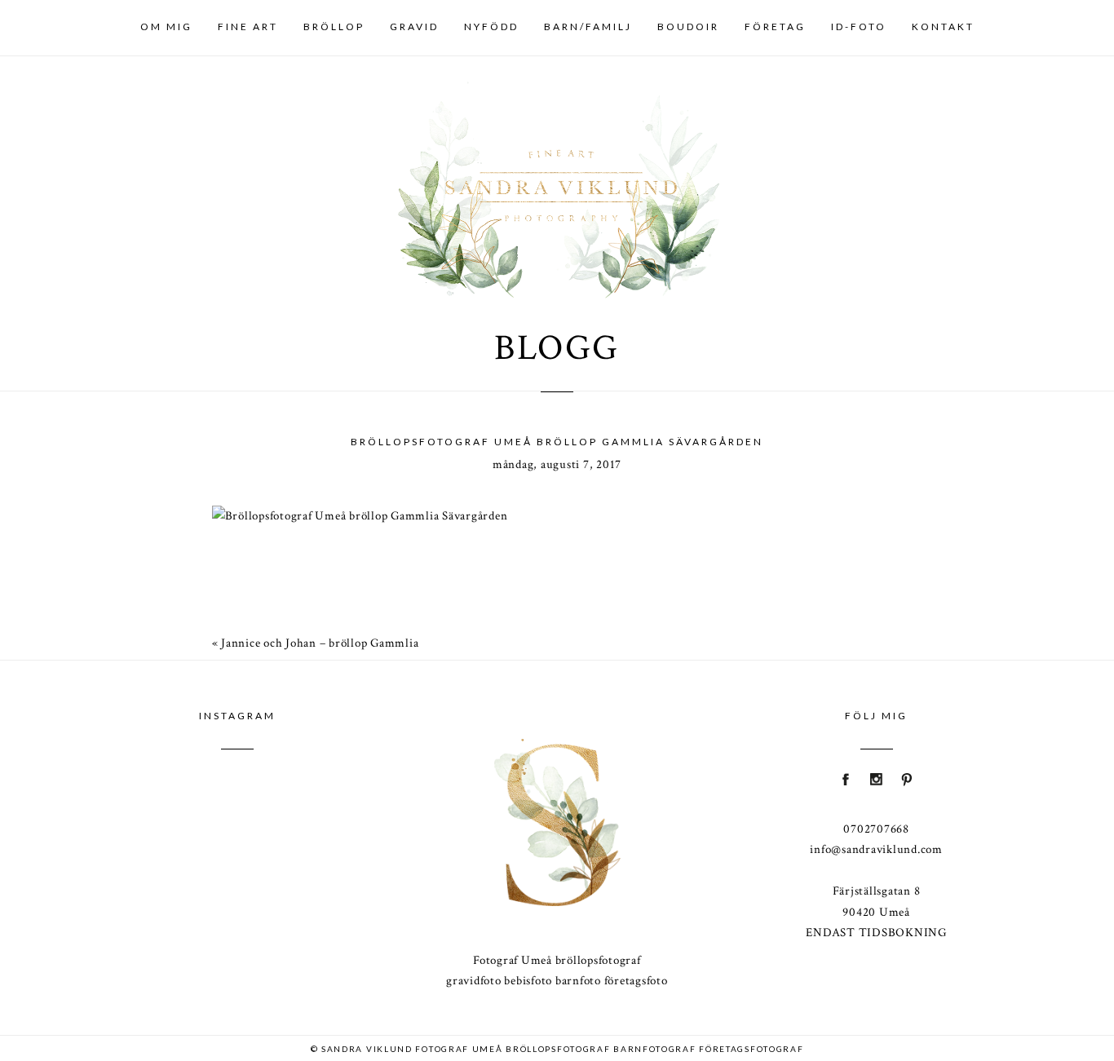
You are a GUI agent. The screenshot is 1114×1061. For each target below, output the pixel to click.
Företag (775, 26)
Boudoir (688, 26)
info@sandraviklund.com (876, 849)
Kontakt (943, 26)
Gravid (414, 26)
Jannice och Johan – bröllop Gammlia (319, 643)
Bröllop (334, 26)
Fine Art (248, 26)
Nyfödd (491, 26)
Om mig (166, 26)
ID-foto (858, 26)
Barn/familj (588, 26)
